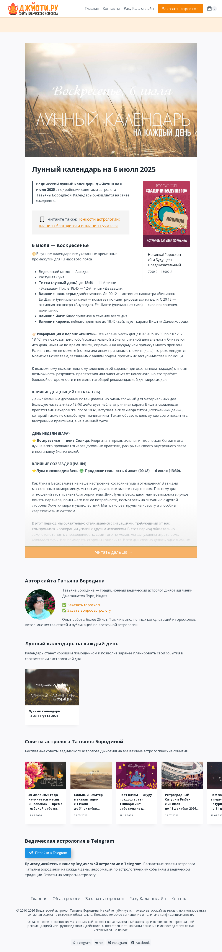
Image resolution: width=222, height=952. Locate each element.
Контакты (111, 8)
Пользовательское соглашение (117, 914)
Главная (92, 8)
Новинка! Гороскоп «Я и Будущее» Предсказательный (164, 259)
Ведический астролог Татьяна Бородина (67, 910)
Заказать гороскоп (180, 8)
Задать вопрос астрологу (89, 610)
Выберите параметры (166, 281)
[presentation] (52, 687)
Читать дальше (111, 552)
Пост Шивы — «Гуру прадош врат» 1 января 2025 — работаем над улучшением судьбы (136, 804)
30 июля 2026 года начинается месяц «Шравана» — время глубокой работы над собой (45, 804)
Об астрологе (66, 898)
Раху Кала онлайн (139, 8)
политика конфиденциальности (169, 914)
